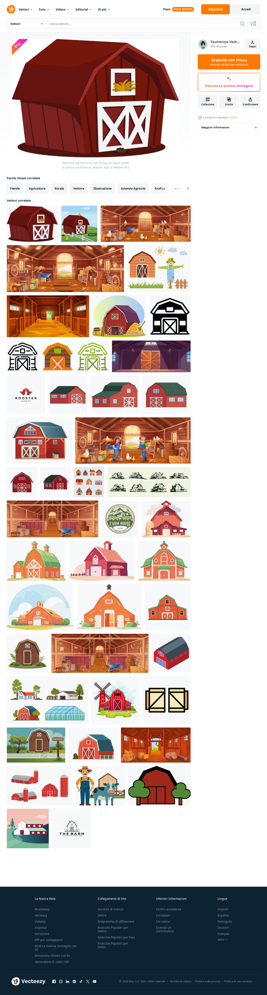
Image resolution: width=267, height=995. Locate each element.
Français (223, 934)
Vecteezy (41, 915)
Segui (252, 46)
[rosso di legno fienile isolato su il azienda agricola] (68, 395)
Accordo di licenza (110, 909)
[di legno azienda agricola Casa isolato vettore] (27, 653)
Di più (102, 9)
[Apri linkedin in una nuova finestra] (67, 981)
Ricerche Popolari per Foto (116, 937)
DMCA (102, 915)
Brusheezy (42, 909)
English (223, 909)
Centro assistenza (168, 909)
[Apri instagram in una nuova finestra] (60, 981)
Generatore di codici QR (52, 962)
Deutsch (223, 928)
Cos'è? (233, 117)
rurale (59, 188)
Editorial (82, 9)
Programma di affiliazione (116, 921)
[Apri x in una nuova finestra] (87, 981)
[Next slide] (184, 188)
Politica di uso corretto (238, 981)
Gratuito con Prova (229, 61)
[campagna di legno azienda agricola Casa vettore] (36, 745)
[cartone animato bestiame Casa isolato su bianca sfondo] (116, 700)
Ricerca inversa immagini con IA (56, 948)
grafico (160, 188)
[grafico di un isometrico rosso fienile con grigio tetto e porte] (171, 653)
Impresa (41, 928)
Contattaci (163, 915)
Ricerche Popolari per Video (113, 945)
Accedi (246, 9)
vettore (78, 188)
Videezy (40, 921)
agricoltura (37, 188)
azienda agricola (133, 188)
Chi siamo (163, 921)
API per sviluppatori (49, 940)
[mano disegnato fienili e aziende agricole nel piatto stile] (166, 519)
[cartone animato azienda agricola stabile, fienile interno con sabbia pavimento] (48, 316)
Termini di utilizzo (181, 981)
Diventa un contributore (165, 929)
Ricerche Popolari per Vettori (113, 929)
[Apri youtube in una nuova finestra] (94, 981)
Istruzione (42, 934)
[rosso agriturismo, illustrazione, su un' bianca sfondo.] (159, 785)
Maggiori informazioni (215, 127)
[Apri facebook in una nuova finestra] (54, 981)
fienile (15, 188)
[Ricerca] (242, 23)
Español (223, 915)
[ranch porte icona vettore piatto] (167, 700)
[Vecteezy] (11, 9)
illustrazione (103, 188)
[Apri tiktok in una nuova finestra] (81, 981)
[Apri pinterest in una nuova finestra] (74, 981)
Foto (42, 9)
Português (225, 921)
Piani (166, 9)
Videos (60, 9)
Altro (221, 939)
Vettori (24, 9)
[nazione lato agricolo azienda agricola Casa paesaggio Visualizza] (28, 828)
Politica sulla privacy (207, 981)
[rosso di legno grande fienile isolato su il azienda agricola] (166, 395)
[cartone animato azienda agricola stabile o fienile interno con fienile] (156, 745)
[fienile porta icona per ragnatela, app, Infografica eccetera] (170, 316)
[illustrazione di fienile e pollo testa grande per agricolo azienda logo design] (26, 395)
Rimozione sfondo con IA (52, 956)
